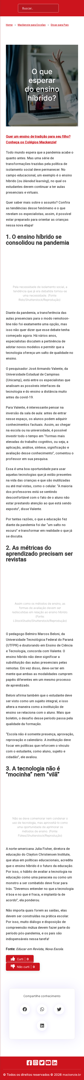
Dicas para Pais (60, 24)
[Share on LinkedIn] (42, 1026)
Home (9, 24)
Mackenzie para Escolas (32, 24)
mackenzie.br (72, 1074)
